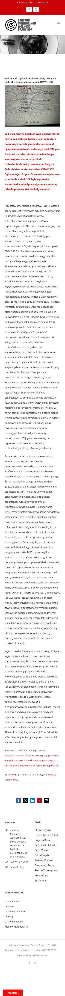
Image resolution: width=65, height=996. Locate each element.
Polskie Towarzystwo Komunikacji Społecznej (46, 875)
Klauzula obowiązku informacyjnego (32, 955)
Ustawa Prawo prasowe (12, 904)
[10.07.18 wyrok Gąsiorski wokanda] (32, 106)
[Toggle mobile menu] (58, 22)
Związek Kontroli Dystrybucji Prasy (44, 863)
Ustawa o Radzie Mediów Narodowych (16, 924)
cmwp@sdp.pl (41, 2)
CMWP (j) (12, 774)
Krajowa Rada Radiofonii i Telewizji (46, 842)
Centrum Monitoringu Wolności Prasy (27, 945)
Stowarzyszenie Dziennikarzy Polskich (47, 832)
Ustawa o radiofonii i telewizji (16, 914)
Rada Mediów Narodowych (42, 852)
